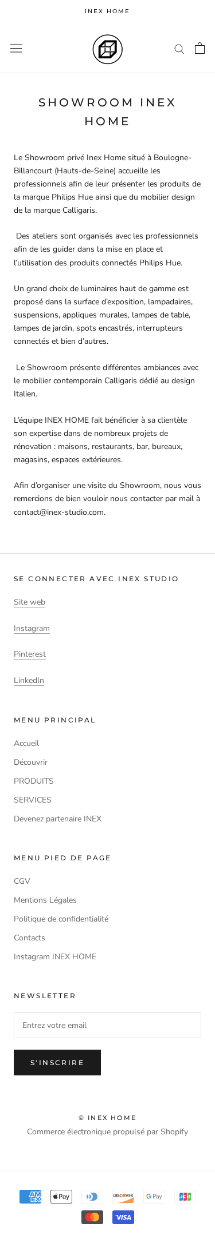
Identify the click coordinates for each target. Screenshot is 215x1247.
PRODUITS (34, 781)
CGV (22, 881)
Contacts (29, 937)
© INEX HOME (107, 1118)
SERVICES (33, 800)
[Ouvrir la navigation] (16, 48)
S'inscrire (57, 1062)
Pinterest (30, 654)
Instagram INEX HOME (55, 956)
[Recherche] (179, 48)
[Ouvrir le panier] (200, 48)
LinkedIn (29, 680)
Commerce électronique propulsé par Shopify (107, 1131)
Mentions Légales (45, 900)
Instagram (32, 628)
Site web (29, 602)
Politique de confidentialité (61, 919)
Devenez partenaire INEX (57, 818)
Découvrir (31, 762)
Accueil (26, 743)
